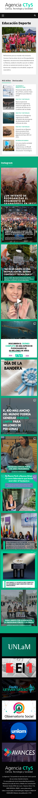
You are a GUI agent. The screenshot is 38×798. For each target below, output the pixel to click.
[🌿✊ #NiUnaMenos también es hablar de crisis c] (19, 454)
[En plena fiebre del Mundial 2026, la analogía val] (19, 339)
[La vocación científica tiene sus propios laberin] (19, 493)
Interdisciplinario (22, 140)
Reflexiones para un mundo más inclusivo (17, 55)
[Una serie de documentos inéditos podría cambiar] (19, 186)
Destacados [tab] (17, 80)
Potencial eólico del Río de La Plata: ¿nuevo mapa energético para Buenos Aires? (24, 93)
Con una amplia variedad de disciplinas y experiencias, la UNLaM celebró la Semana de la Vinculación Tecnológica (24, 147)
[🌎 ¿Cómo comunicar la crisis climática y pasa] (19, 224)
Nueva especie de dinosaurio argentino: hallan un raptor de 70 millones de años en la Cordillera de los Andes (23, 105)
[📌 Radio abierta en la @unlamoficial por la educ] (19, 608)
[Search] (35, 15)
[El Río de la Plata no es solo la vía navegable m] (19, 416)
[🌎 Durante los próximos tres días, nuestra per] (19, 301)
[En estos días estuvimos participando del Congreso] (19, 531)
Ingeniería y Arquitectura (20, 86)
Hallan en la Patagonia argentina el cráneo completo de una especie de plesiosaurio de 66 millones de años (24, 119)
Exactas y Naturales (23, 99)
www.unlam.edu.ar (26, 788)
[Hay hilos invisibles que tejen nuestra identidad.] (19, 377)
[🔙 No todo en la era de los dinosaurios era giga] (19, 569)
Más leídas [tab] (6, 80)
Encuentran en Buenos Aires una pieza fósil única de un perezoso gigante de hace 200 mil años (23, 133)
